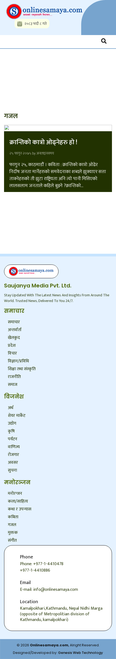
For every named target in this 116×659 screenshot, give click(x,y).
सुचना (12, 470)
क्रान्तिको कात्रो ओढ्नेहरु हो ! (43, 142)
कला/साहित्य (18, 501)
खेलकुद (14, 337)
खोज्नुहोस (19, 65)
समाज (12, 384)
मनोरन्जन (15, 493)
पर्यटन (12, 439)
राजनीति (14, 376)
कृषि (11, 431)
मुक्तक (13, 532)
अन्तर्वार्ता (15, 330)
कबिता (13, 517)
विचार (12, 353)
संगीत (12, 540)
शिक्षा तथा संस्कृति (22, 369)
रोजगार (13, 454)
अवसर (13, 462)
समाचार (14, 322)
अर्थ (10, 407)
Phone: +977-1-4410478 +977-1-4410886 (41, 567)
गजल (12, 524)
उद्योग (12, 423)
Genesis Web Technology (80, 652)
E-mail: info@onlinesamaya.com (49, 589)
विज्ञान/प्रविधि (18, 361)
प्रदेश (12, 345)
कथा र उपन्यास (19, 509)
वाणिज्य (14, 447)
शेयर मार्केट (16, 415)
